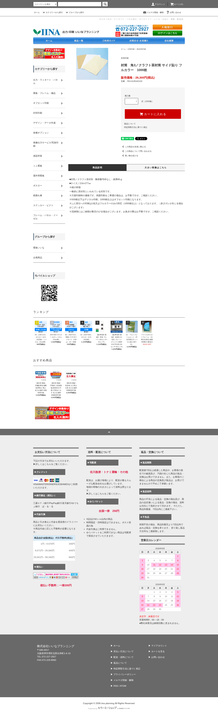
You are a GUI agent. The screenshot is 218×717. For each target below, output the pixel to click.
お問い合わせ (175, 12)
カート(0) (178, 4)
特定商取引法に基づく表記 (135, 127)
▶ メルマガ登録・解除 (122, 680)
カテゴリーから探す (54, 12)
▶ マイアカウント (157, 645)
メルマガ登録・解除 (155, 12)
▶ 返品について (119, 663)
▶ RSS (114, 686)
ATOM (123, 686)
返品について (130, 124)
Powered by (92, 708)
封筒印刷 (131, 49)
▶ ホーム (115, 645)
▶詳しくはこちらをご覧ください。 (51, 464)
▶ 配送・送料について (122, 657)
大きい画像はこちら (156, 167)
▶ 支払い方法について (122, 651)
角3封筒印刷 (141, 49)
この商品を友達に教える (135, 147)
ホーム (37, 12)
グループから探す (76, 12)
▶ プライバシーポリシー (123, 674)
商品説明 (97, 167)
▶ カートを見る (156, 651)
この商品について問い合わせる (138, 151)
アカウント (160, 4)
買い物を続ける (131, 156)
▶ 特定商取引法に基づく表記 (125, 668)
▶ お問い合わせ (156, 657)
